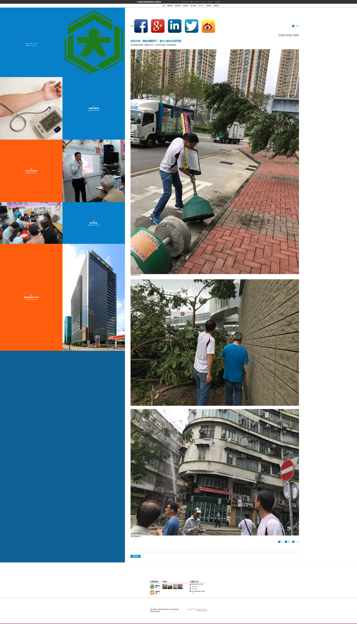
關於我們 (160, 609)
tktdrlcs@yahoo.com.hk (199, 2)
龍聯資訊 (155, 609)
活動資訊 (165, 609)
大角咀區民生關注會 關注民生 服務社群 (149, 2)
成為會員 (217, 2)
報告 (165, 582)
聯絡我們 (157, 611)
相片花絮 (171, 609)
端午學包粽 (93, 223)
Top (282, 541)
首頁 (151, 609)
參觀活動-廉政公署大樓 (31, 297)
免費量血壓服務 (94, 108)
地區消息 (176, 609)
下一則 (297, 541)
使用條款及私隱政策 (201, 610)
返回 (297, 26)
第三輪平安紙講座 (31, 171)
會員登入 (210, 2)
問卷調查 (152, 611)
